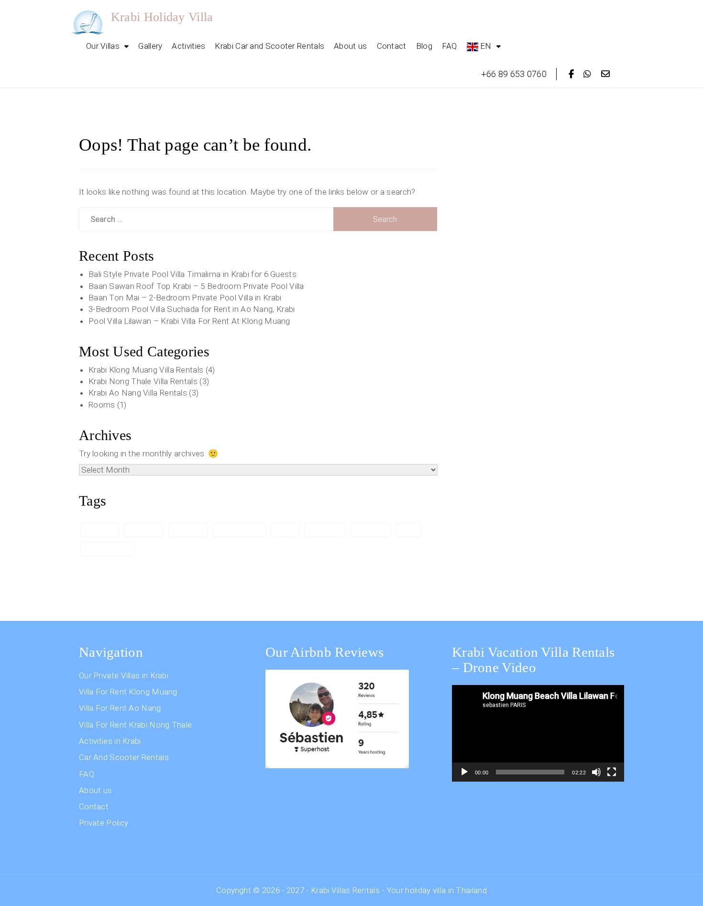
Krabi (285, 529)
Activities (188, 46)
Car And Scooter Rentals (124, 757)
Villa (408, 529)
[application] (538, 733)
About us (350, 46)
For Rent (143, 529)
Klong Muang (239, 529)
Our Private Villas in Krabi (123, 675)
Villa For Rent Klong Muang (128, 691)
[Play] (464, 772)
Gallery (150, 46)
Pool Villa (324, 529)
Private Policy (103, 823)
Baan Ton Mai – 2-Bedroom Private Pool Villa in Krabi (185, 297)
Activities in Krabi (110, 741)
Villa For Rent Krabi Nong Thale (135, 724)
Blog (424, 46)
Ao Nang (100, 529)
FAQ (449, 46)
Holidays (188, 529)
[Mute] (596, 772)
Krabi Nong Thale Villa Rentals (143, 381)
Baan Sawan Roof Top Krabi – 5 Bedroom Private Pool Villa (196, 286)
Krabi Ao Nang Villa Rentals (137, 393)
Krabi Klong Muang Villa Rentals (145, 370)
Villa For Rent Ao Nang (120, 708)
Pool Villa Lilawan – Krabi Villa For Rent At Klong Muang (189, 321)
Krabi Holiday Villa (162, 17)
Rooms (101, 404)
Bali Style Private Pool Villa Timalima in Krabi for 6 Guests (192, 274)
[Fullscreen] (611, 772)
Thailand (370, 529)
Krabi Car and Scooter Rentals (269, 46)
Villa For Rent (107, 548)
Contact (391, 46)
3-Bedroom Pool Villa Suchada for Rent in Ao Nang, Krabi (191, 309)
